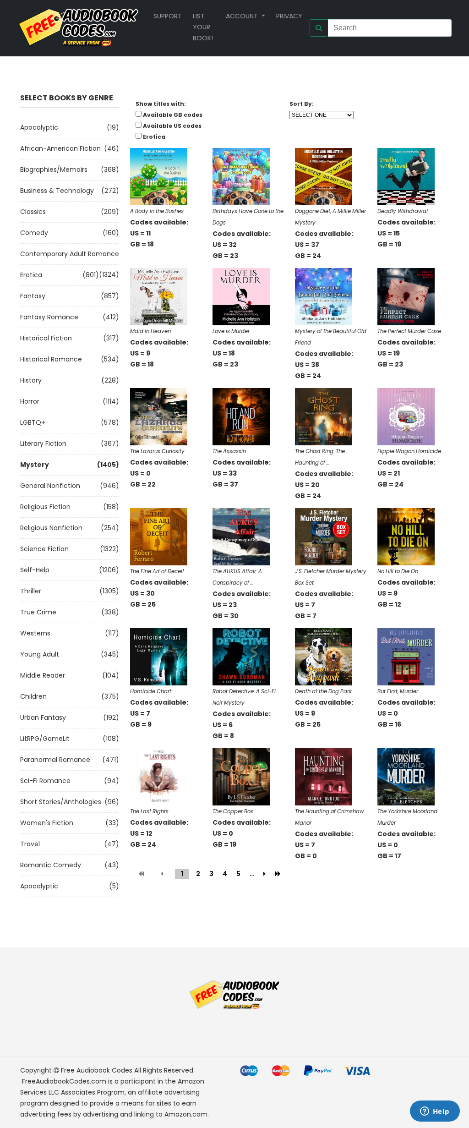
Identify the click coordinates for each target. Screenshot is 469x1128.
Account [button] (243, 16)
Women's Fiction (46, 822)
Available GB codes (172, 115)
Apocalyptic (39, 127)
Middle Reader (42, 675)
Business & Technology (57, 190)
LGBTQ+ (32, 422)
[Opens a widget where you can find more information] (434, 1112)
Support (167, 16)
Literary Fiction (43, 443)
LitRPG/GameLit (45, 738)
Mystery (34, 464)
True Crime (38, 612)
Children (33, 696)
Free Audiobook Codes (96, 1070)
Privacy (289, 16)
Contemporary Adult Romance (69, 253)
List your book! (203, 27)
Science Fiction (44, 548)
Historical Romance (51, 359)
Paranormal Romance (55, 759)
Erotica (31, 274)
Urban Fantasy (43, 717)
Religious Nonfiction (51, 527)
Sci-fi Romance (45, 780)
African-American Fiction (60, 148)
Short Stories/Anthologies (60, 801)
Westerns (35, 633)
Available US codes (172, 126)
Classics (33, 211)
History (31, 380)
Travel (30, 844)
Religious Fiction (45, 506)
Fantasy (32, 296)
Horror (29, 401)
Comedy (34, 232)
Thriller (30, 591)
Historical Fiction (46, 338)
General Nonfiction (50, 485)
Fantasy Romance (49, 317)
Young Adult (39, 654)
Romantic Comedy (50, 865)
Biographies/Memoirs (53, 169)
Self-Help (34, 570)
